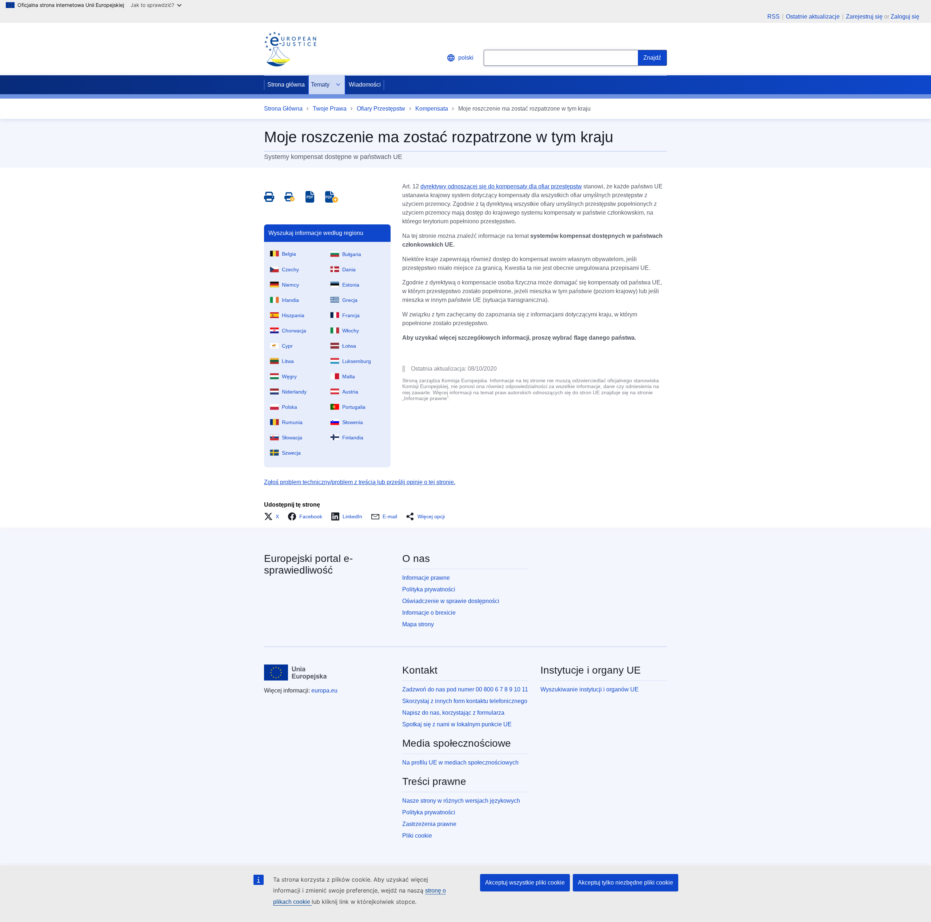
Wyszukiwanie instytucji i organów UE (589, 689)
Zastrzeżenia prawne (429, 824)
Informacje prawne (426, 578)
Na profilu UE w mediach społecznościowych (460, 762)
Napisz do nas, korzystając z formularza (453, 713)
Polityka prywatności (428, 589)
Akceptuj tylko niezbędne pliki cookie (625, 882)
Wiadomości (365, 84)
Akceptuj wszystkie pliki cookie (525, 882)
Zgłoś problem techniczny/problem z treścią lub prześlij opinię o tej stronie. (359, 482)
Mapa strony (418, 624)
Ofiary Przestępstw (381, 108)
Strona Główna (283, 108)
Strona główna (286, 84)
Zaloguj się (905, 16)
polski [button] (466, 58)
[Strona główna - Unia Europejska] (295, 672)
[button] (273, 516)
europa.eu (324, 690)
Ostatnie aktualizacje (813, 17)
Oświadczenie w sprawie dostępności (450, 601)
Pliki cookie (417, 836)
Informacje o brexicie (429, 613)
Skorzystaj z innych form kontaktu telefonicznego (464, 701)
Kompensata (431, 108)
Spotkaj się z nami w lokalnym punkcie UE (457, 724)
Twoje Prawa (330, 108)
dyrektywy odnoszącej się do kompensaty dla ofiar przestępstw (501, 186)
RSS (773, 17)
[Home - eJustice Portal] (290, 49)
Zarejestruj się (864, 16)
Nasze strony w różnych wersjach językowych (461, 801)
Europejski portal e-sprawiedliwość (308, 564)
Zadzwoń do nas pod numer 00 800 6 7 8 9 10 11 (465, 689)
